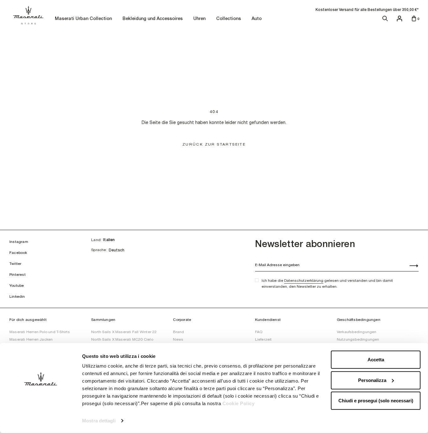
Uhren (200, 19)
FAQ (259, 332)
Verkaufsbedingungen (357, 332)
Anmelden (410, 266)
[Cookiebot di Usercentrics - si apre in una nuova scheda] (40, 420)
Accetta (376, 359)
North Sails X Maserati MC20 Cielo (122, 339)
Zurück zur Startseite (214, 144)
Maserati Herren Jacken (31, 339)
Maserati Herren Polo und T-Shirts (39, 332)
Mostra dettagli (99, 420)
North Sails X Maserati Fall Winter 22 (124, 332)
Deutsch (116, 250)
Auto (257, 19)
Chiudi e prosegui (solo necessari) (375, 400)
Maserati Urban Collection (84, 19)
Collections (229, 19)
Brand (178, 332)
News (178, 339)
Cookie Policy (238, 403)
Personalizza (372, 380)
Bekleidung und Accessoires (153, 19)
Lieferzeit (263, 339)
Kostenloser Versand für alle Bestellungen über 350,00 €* (367, 10)
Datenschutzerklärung (303, 280)
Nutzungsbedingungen (358, 339)
